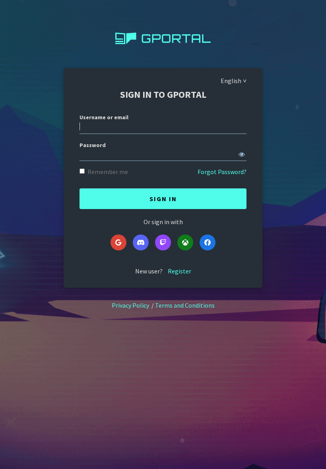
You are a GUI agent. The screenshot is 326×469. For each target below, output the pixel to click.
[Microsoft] (185, 242)
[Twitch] (163, 242)
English (231, 81)
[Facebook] (207, 242)
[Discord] (141, 242)
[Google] (118, 242)
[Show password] (241, 152)
